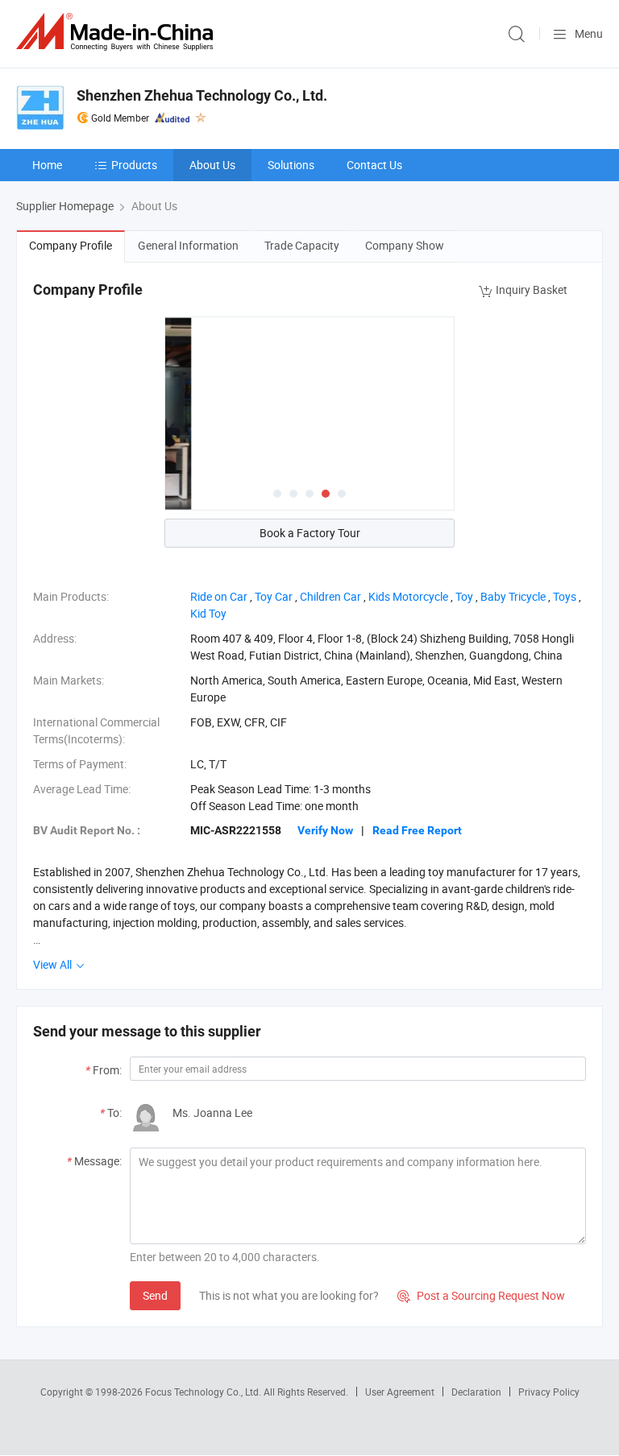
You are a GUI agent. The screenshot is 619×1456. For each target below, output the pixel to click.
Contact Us (374, 164)
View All (53, 964)
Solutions (291, 164)
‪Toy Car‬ (274, 596)
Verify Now (325, 830)
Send (155, 1295)
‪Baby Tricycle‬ (513, 596)
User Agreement (399, 1391)
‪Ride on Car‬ (218, 596)
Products (134, 164)
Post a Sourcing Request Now (481, 1295)
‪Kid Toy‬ (208, 613)
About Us (212, 164)
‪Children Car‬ (330, 596)
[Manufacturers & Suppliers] (117, 32)
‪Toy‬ (464, 596)
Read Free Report (417, 830)
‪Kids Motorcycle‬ (408, 596)
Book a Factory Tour (310, 532)
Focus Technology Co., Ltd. (204, 1391)
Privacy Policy (549, 1391)
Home (47, 164)
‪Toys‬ (564, 596)
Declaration (476, 1391)
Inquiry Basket (531, 289)
